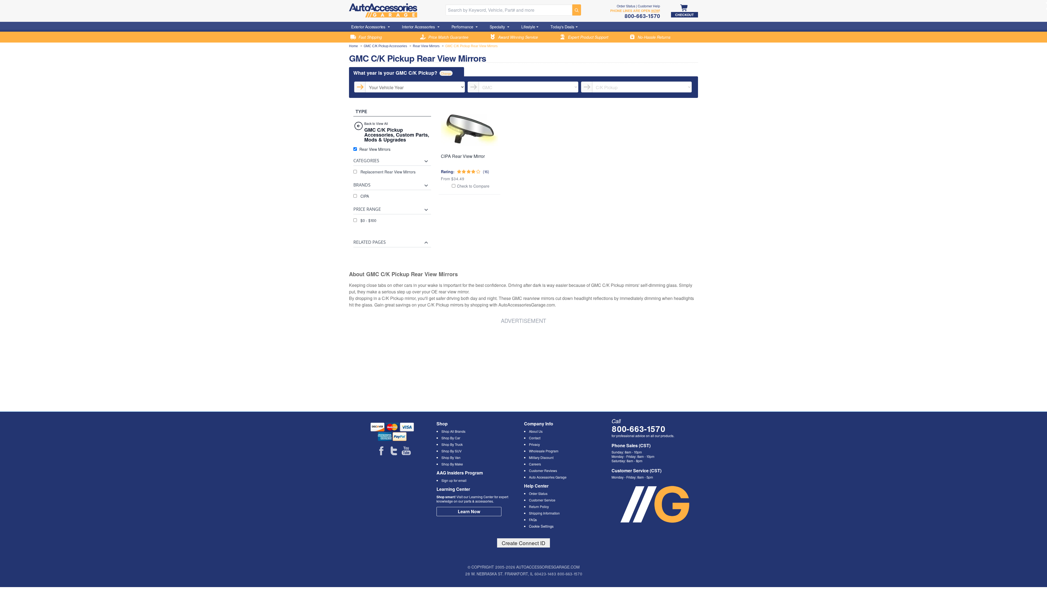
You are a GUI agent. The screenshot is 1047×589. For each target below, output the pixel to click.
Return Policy (539, 506)
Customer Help (649, 6)
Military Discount (541, 457)
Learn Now (469, 511)
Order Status (626, 6)
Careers (535, 464)
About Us (536, 431)
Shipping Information (544, 513)
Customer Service (542, 500)
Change (446, 73)
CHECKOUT (684, 14)
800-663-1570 (638, 428)
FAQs (533, 519)
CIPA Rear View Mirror (463, 156)
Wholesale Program (543, 451)
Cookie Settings (541, 526)
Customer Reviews (543, 470)
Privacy (534, 444)
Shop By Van (451, 457)
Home (353, 46)
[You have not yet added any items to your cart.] (684, 8)
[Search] (576, 10)
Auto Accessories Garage (548, 477)
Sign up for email (454, 480)
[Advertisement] (432, 367)
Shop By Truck (452, 444)
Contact (534, 437)
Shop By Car (450, 437)
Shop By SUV (451, 451)
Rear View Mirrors (426, 46)
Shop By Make (452, 464)
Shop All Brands (453, 431)
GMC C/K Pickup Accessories (385, 46)
